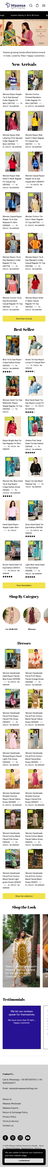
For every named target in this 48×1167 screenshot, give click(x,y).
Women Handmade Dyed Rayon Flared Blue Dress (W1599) (11, 676)
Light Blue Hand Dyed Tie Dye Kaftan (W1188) (34, 567)
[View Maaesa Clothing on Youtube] (27, 1138)
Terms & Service (11, 1121)
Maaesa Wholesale (12, 1103)
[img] (7, 372)
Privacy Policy (9, 1116)
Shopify (34, 1146)
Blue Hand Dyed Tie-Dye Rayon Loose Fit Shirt (34, 403)
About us (7, 1099)
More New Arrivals (24, 318)
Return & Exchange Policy (15, 1112)
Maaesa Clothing (15, 1146)
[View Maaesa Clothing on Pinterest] (12, 1138)
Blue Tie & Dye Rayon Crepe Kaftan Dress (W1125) (12, 362)
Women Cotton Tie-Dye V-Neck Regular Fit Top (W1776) (34, 219)
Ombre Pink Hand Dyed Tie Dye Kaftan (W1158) (34, 443)
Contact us (8, 1125)
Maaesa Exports (10, 1108)
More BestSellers (24, 585)
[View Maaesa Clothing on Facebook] (5, 1138)
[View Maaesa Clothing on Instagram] (20, 1138)
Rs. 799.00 (12, 530)
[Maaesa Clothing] (16, 5)
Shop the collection (24, 896)
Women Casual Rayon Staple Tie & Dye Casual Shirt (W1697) (35, 179)
